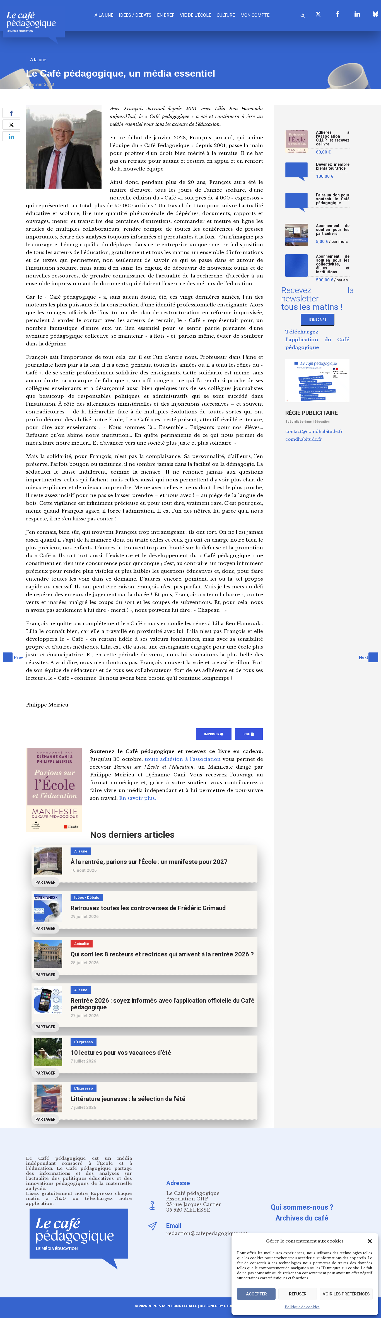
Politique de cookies (302, 1307)
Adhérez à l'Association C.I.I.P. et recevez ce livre (332, 138)
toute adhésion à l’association (183, 759)
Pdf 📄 (248, 734)
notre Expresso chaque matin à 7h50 (79, 1196)
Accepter (256, 1294)
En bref (165, 15)
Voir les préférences (346, 1294)
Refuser (298, 1294)
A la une (104, 15)
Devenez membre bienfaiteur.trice (332, 166)
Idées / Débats (135, 15)
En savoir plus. (137, 798)
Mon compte (254, 15)
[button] (370, 1241)
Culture (226, 15)
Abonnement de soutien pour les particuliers (332, 230)
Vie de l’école (195, 15)
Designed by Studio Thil (222, 1306)
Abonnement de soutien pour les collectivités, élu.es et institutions (332, 264)
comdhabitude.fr (303, 439)
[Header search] (303, 14)
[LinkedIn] (357, 14)
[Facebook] (337, 14)
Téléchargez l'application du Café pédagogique (317, 339)
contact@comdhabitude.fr (314, 431)
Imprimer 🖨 (213, 734)
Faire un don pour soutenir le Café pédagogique (332, 199)
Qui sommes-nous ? (302, 1207)
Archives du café (302, 1218)
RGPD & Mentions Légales (172, 1306)
